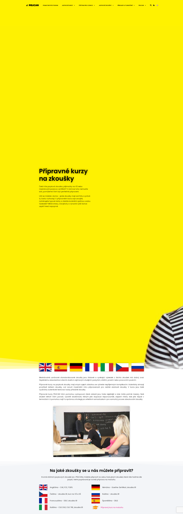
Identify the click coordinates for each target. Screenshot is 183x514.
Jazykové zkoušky (105, 5)
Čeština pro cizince (86, 5)
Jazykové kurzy (67, 5)
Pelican (141, 5)
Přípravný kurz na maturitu (112, 507)
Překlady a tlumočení (125, 5)
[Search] (151, 5)
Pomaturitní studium (50, 5)
